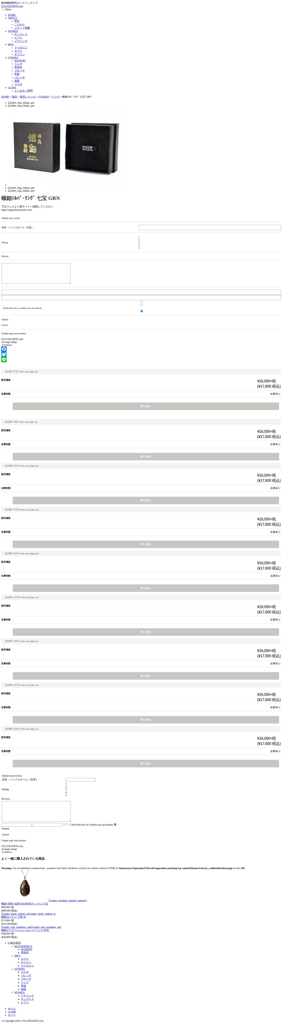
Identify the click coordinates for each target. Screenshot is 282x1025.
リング (18, 63)
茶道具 (18, 67)
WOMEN (13, 31)
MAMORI (19, 60)
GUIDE (12, 87)
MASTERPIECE (23, 946)
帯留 (17, 74)
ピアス (18, 37)
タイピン (19, 54)
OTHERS (13, 57)
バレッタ (19, 77)
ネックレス (20, 34)
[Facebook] (141, 349)
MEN (11, 44)
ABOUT (12, 18)
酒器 (17, 81)
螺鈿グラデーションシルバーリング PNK (25, 930)
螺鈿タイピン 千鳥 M (13, 917)
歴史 (17, 21)
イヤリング (20, 41)
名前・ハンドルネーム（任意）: (18, 227)
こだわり (19, 24)
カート (12, 1015)
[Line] (141, 359)
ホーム (12, 1008)
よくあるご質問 (23, 90)
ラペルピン (20, 47)
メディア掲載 (22, 28)
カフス (18, 51)
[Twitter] (141, 354)
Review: (5, 256)
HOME (12, 15)
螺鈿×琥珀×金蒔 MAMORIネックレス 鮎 (24, 903)
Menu (8, 9)
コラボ (18, 84)
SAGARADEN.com (12, 6)
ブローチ (19, 70)
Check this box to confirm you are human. (91, 824)
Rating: (5, 242)
